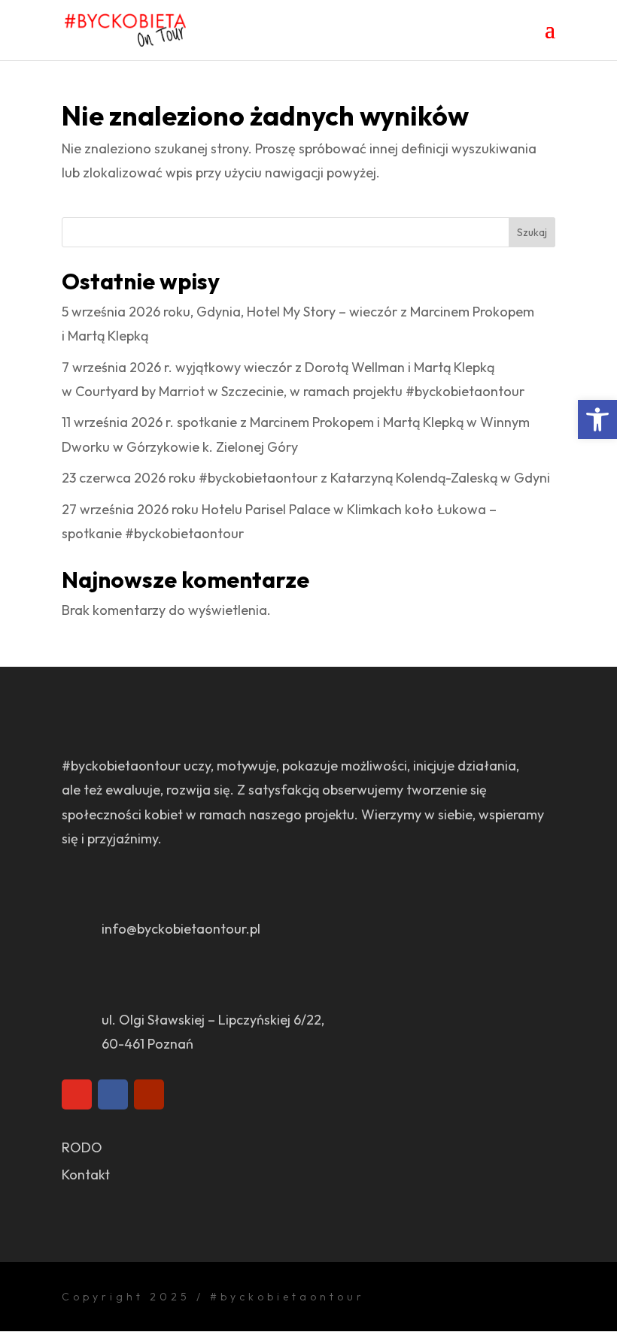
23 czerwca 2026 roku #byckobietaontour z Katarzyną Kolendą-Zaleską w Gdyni (306, 477)
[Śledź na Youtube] (149, 1094)
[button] (597, 419)
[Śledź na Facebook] (113, 1094)
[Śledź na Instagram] (77, 1094)
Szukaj (532, 232)
